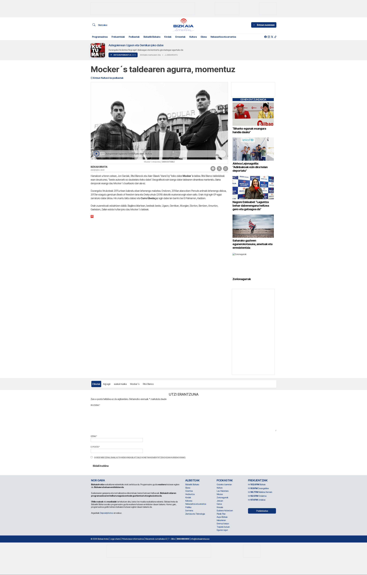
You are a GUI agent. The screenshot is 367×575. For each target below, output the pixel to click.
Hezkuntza (190, 494)
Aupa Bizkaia (222, 517)
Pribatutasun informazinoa (133, 538)
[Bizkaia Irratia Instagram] (269, 37)
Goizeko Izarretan (224, 484)
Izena (94, 436)
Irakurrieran (221, 520)
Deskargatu (172, 55)
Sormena (189, 510)
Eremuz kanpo (223, 523)
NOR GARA (98, 480)
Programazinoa (100, 36)
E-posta (95, 447)
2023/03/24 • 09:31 (98, 170)
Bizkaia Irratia (99, 166)
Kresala (220, 507)
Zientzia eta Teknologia (195, 513)
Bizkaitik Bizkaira (152, 36)
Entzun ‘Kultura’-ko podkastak (108, 77)
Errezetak (180, 36)
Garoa (219, 504)
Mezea (220, 494)
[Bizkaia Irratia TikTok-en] (275, 37)
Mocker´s (134, 384)
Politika (188, 507)
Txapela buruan (223, 526)
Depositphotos (106, 513)
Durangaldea (259, 488)
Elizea (204, 36)
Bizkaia (257, 484)
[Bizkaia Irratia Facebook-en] (265, 37)
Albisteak (192, 480)
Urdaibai (257, 499)
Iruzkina (95, 405)
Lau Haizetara (222, 491)
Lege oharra (115, 538)
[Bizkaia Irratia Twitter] (272, 37)
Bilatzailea (102, 25)
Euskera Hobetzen (225, 510)
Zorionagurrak (222, 497)
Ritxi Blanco (148, 384)
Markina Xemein (261, 492)
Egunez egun (222, 530)
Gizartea (189, 491)
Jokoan (220, 500)
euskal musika (120, 384)
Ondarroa (258, 496)
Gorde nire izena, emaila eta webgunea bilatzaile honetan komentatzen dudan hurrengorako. (140, 457)
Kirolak (167, 36)
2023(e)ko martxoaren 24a (150, 55)
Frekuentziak (118, 36)
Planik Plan (221, 513)
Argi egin (107, 384)
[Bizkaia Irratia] (183, 24)
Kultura (193, 36)
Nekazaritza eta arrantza (223, 36)
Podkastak (134, 36)
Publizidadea (262, 510)
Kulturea (188, 500)
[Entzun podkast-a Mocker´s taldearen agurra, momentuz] (96, 154)
